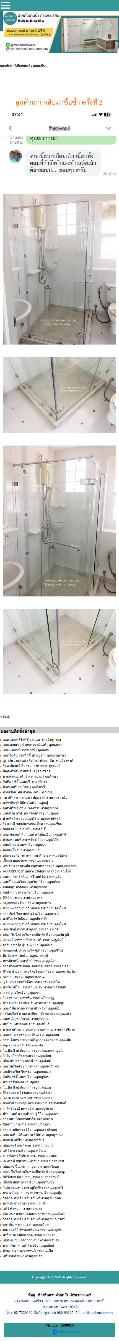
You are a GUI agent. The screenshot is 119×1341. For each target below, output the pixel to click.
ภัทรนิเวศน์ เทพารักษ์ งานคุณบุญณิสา (29, 961)
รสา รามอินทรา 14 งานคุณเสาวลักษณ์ (30, 1130)
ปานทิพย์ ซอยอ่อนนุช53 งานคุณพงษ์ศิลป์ (32, 819)
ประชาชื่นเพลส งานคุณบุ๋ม (21, 1082)
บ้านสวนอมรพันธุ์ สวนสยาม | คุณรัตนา (30, 776)
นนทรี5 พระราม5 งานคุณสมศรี (24, 1203)
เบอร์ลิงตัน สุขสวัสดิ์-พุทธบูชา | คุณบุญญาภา (34, 755)
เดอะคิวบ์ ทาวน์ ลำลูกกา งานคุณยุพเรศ (31, 929)
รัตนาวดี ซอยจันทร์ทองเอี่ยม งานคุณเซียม (32, 824)
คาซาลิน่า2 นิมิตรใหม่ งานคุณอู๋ (25, 803)
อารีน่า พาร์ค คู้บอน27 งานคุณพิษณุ (28, 945)
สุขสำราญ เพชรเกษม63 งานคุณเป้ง (28, 892)
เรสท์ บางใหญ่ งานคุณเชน (21, 993)
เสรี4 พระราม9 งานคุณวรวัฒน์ (24, 1151)
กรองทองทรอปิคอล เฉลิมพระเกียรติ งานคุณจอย (36, 966)
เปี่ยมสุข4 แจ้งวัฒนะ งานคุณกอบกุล (28, 1145)
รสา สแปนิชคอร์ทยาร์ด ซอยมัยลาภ (28, 1119)
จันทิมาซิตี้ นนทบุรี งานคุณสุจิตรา (27, 1077)
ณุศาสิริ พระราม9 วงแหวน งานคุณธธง (30, 808)
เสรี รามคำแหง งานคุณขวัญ (23, 1256)
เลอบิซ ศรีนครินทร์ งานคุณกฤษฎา (27, 1072)
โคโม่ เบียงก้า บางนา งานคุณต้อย (27, 1056)
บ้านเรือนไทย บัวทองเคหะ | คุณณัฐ (27, 792)
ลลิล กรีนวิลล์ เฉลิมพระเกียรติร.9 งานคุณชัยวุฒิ (36, 935)
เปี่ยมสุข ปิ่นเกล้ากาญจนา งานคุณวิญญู (31, 1166)
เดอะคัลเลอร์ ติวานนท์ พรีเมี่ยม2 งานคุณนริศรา (36, 834)
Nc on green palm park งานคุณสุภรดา (29, 1098)
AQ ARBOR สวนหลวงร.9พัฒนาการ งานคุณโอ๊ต (37, 871)
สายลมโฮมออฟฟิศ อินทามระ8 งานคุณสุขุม (33, 1003)
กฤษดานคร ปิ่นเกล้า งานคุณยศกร (27, 903)
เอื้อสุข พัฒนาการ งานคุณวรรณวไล (28, 861)
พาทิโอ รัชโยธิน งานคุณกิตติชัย (25, 919)
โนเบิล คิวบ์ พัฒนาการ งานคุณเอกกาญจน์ (33, 1050)
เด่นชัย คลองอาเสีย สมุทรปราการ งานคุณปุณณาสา (39, 866)
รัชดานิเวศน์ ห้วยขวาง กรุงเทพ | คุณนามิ (32, 766)
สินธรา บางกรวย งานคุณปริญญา (26, 1124)
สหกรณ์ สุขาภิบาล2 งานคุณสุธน (25, 1019)
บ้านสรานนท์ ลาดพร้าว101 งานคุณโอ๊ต (31, 840)
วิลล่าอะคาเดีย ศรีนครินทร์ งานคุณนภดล (32, 1198)
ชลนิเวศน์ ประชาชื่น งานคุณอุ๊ (24, 829)
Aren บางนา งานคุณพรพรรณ (24, 977)
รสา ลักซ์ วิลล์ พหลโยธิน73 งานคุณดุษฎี (31, 913)
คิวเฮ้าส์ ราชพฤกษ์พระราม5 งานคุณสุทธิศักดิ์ (34, 1103)
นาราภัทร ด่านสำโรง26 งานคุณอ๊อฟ (28, 1246)
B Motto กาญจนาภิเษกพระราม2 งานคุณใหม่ (34, 908)
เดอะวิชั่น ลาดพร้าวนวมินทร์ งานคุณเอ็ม (31, 1008)
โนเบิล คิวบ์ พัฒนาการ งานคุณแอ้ (27, 1087)
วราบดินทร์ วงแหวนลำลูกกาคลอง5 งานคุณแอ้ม (37, 1040)
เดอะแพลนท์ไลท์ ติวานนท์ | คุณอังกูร (29, 740)
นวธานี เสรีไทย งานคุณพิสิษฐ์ (24, 1140)
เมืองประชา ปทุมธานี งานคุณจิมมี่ (27, 1061)
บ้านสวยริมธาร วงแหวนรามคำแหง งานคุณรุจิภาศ (39, 1029)
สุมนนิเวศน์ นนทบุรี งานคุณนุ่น (24, 845)
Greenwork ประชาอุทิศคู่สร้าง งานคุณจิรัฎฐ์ (33, 950)
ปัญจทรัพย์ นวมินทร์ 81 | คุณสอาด (27, 771)
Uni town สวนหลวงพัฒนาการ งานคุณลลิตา (34, 1214)
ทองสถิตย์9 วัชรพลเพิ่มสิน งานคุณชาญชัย (32, 1230)
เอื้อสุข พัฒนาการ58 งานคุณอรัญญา (28, 1182)
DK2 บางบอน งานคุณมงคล (22, 898)
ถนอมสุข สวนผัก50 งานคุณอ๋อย (25, 887)
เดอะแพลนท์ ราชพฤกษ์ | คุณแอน (26, 750)
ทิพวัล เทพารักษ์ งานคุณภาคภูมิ (25, 956)
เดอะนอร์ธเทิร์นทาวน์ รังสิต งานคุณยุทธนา (33, 1135)
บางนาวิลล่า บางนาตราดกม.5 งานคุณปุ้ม (32, 1193)
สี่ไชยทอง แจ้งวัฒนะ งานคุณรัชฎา (27, 1093)
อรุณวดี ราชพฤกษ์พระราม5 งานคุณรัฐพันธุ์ (33, 940)
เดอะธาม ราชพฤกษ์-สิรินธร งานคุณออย (31, 1035)
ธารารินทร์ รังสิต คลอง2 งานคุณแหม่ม (30, 1156)
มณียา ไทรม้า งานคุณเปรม (22, 850)
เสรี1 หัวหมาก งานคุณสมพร (22, 1209)
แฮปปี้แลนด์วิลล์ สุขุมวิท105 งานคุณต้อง (31, 882)
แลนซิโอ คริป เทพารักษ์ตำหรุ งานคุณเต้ (31, 813)
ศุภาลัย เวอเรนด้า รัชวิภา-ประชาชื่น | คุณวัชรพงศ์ (38, 761)
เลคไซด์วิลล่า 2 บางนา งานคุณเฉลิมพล (31, 1066)
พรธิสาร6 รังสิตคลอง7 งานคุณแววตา (29, 1235)
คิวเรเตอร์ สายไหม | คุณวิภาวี (24, 787)
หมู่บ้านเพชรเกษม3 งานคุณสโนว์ (26, 1024)
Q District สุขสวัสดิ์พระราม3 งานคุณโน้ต (31, 982)
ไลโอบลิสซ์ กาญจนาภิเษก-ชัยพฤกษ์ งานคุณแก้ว (37, 1014)
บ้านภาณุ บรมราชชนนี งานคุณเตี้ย (28, 1251)
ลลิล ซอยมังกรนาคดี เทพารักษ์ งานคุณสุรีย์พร (35, 855)
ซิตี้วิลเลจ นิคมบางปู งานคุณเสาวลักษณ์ (31, 1177)
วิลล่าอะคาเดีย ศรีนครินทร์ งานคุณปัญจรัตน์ (34, 1219)
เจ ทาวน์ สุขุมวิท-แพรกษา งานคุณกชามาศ (33, 1161)
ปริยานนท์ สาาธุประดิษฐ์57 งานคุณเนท (30, 1114)
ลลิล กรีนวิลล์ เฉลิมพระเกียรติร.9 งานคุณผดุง (34, 1172)
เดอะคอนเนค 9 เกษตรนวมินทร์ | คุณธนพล (32, 745)
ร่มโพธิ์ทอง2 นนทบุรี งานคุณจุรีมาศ (28, 1108)
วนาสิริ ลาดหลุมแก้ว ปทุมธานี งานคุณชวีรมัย (35, 797)
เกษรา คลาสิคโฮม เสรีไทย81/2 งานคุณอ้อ (32, 877)
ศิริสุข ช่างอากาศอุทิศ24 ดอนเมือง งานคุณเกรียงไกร (40, 971)
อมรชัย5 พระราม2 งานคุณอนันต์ (26, 1224)
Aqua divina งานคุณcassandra (23, 1045)
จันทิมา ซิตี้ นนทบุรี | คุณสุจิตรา (25, 782)
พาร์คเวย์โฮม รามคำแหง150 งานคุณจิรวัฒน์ (34, 987)
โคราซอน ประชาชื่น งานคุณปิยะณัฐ (28, 998)
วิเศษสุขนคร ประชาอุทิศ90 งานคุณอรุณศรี (33, 1188)
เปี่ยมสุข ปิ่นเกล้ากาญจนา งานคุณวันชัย (31, 1240)
